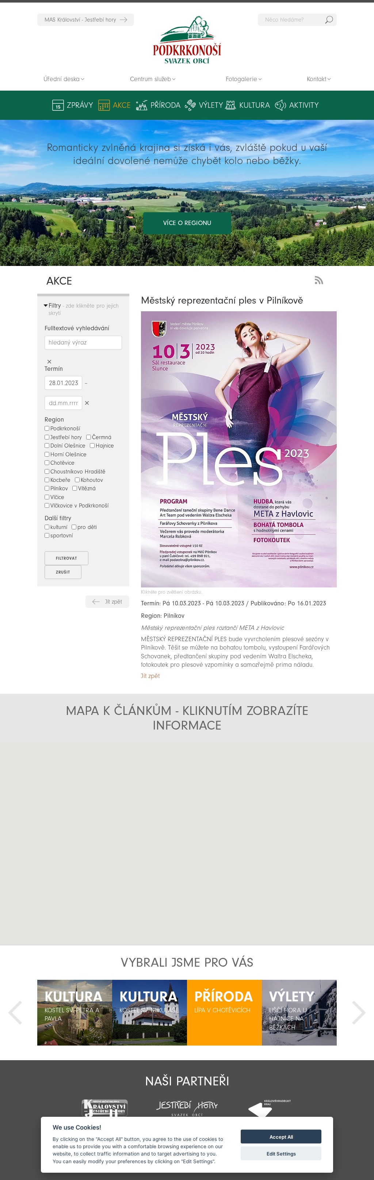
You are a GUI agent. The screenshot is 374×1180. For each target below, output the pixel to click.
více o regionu (187, 223)
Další (359, 1013)
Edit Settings (281, 1154)
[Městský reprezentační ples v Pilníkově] (238, 585)
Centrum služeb (150, 79)
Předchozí (15, 1013)
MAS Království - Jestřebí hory (80, 19)
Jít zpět (113, 601)
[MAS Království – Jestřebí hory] (104, 1104)
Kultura (254, 105)
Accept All (281, 1137)
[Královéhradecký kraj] (269, 1104)
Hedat (329, 20)
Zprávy (80, 105)
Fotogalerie (241, 79)
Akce (122, 105)
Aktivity (303, 105)
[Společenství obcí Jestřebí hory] (187, 1103)
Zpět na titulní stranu (187, 40)
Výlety (211, 105)
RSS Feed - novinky (320, 279)
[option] (74, 1013)
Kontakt (316, 79)
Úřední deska (61, 79)
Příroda (165, 105)
